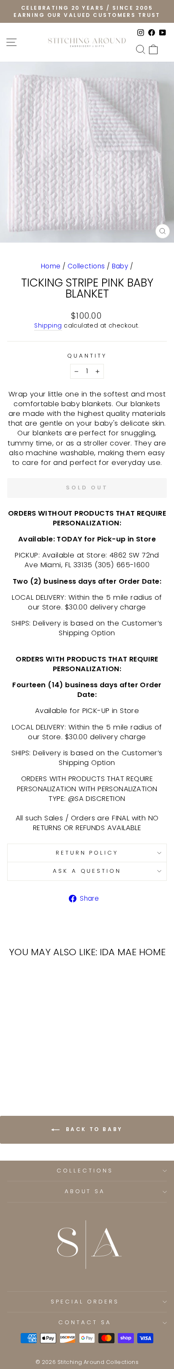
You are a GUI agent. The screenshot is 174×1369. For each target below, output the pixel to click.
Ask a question (87, 871)
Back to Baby (93, 1129)
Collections (86, 266)
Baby (120, 266)
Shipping (48, 326)
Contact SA (84, 1322)
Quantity (87, 356)
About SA (85, 1191)
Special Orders (85, 1302)
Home (51, 266)
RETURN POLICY (87, 853)
